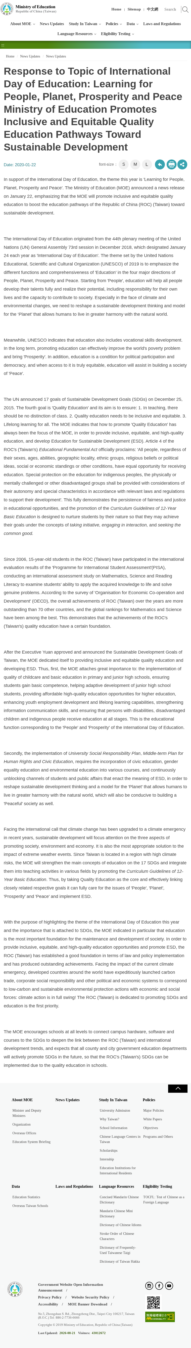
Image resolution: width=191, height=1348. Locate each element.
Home (116, 9)
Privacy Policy (50, 1297)
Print (172, 164)
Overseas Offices (24, 1133)
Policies (112, 24)
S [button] (123, 164)
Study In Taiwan (83, 24)
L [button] (146, 164)
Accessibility (48, 1304)
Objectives (150, 1128)
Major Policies (153, 1110)
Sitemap (134, 9)
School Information (113, 1128)
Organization (21, 1124)
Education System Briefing (31, 1142)
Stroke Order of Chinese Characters (117, 1236)
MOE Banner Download (87, 1304)
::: (2, 6)
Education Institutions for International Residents (118, 1170)
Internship (107, 1159)
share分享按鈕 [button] (182, 164)
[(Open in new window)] (149, 1286)
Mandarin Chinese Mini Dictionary (116, 1213)
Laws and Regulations (162, 24)
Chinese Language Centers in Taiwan (120, 1139)
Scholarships (108, 1150)
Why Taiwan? (109, 1119)
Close (178, 1089)
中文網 (152, 9)
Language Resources (75, 34)
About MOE (20, 24)
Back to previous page (160, 164)
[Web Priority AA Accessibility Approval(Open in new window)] (160, 1317)
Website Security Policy (90, 1297)
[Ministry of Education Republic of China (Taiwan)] (28, 9)
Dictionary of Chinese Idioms (120, 1225)
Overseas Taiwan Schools (30, 1206)
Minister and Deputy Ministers (26, 1113)
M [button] (135, 164)
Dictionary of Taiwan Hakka (120, 1261)
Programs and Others (158, 1137)
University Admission (115, 1110)
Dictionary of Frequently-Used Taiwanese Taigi (118, 1250)
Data (131, 24)
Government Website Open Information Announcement (70, 1287)
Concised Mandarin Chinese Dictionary (119, 1199)
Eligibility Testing (115, 34)
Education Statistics (26, 1197)
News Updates (52, 24)
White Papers (152, 1119)
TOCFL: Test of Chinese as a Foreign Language (163, 1199)
